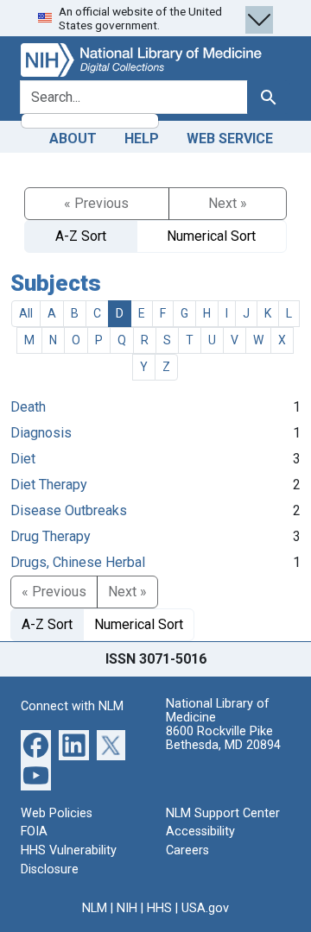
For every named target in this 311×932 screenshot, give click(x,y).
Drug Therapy (50, 536)
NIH (127, 908)
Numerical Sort (211, 236)
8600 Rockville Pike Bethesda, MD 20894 (223, 738)
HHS (159, 908)
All (26, 313)
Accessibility (200, 831)
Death (28, 407)
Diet (22, 458)
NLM (94, 908)
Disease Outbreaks (68, 510)
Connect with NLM (72, 706)
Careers (187, 850)
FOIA (34, 831)
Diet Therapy (48, 484)
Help (141, 138)
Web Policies (56, 813)
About (73, 138)
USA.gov (205, 908)
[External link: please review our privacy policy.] (36, 744)
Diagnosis (41, 433)
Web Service (230, 138)
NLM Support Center (223, 813)
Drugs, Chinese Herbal (77, 562)
